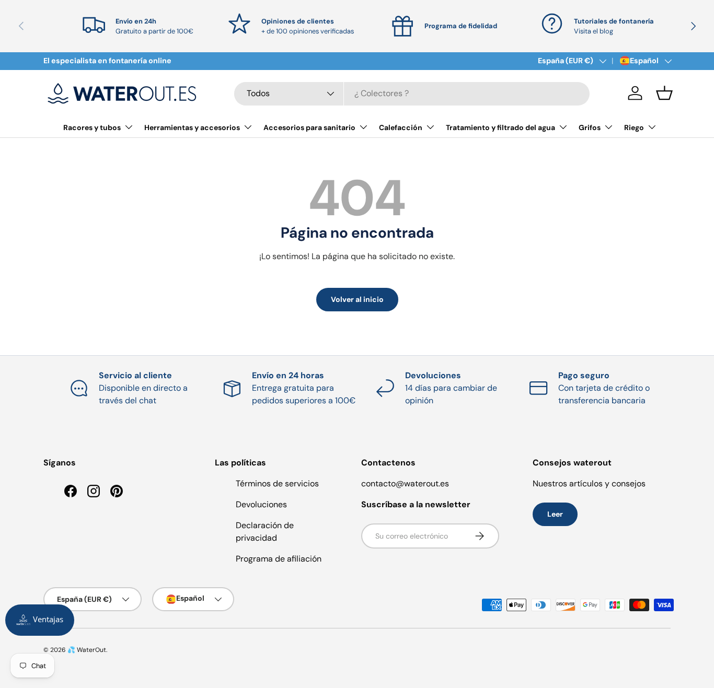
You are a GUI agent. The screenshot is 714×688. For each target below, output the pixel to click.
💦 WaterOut (86, 650)
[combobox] (412, 93)
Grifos (590, 127)
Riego (634, 127)
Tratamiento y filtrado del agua (500, 127)
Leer (555, 514)
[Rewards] (39, 620)
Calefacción (400, 127)
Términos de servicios (277, 483)
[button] (664, 92)
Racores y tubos (92, 127)
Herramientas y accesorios (192, 127)
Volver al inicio (357, 299)
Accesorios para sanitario (309, 127)
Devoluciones (261, 504)
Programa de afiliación (278, 558)
